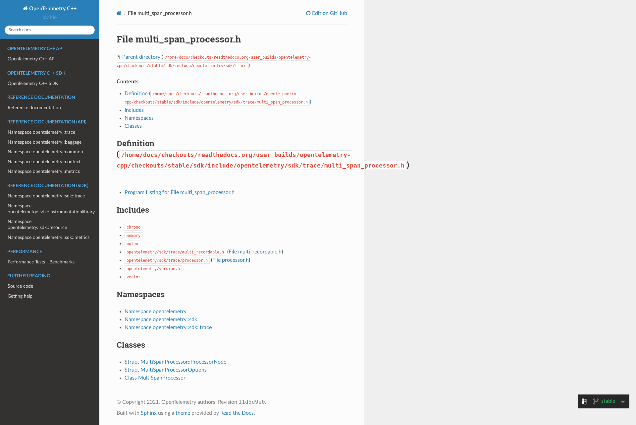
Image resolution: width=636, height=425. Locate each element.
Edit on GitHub (329, 13)
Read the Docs (237, 413)
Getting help (20, 296)
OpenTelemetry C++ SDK (33, 83)
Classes (133, 126)
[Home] (119, 13)
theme (183, 413)
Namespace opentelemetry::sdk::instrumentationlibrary (51, 208)
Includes (134, 110)
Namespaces (139, 118)
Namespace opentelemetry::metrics (44, 171)
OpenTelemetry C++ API (32, 58)
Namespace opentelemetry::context (44, 161)
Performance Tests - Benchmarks (41, 261)
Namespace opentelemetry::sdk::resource (37, 224)
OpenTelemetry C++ (52, 8)
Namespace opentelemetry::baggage (44, 142)
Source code (20, 286)
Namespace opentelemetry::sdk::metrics (48, 237)
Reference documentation (34, 107)
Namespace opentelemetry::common (45, 151)
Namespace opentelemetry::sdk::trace (46, 195)
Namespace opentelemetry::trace (41, 132)
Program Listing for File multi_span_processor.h (180, 192)
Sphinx (149, 413)
